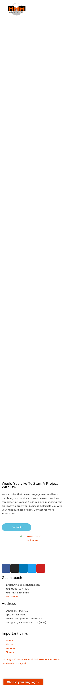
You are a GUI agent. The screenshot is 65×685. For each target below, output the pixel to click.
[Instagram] (14, 568)
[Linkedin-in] (23, 568)
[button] (16, 527)
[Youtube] (40, 568)
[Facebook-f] (6, 568)
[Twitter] (32, 568)
